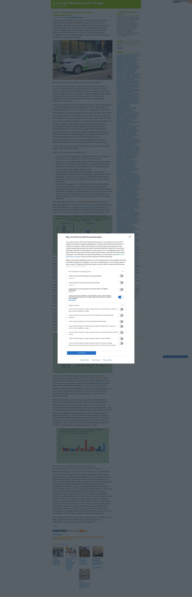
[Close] (130, 237)
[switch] (120, 276)
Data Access (96, 360)
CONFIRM (81, 353)
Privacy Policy (107, 360)
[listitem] (96, 271)
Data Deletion (84, 360)
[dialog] (96, 298)
